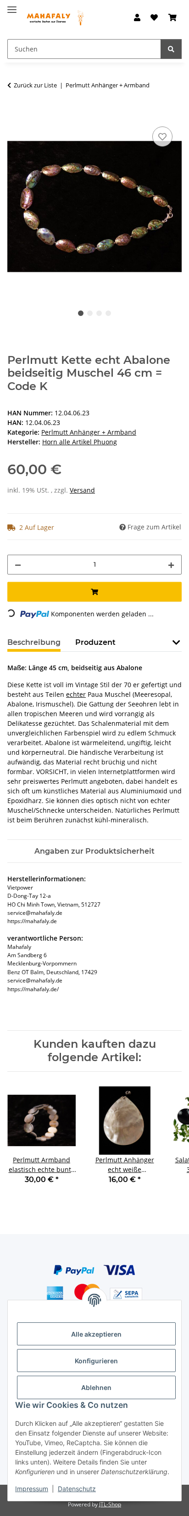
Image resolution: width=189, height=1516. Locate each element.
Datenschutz (77, 1489)
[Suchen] (171, 49)
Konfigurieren (96, 1361)
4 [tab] (108, 313)
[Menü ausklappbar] (12, 5)
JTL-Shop (110, 1504)
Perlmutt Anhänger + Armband (88, 432)
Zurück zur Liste (35, 85)
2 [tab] (90, 313)
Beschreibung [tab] (34, 642)
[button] (137, 17)
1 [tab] (80, 313)
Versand (82, 490)
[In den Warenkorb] (14, 114)
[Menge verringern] (18, 564)
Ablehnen (96, 1387)
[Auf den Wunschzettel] (162, 136)
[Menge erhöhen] (171, 564)
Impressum (31, 1489)
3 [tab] (99, 313)
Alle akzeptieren (96, 1334)
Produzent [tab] (95, 642)
